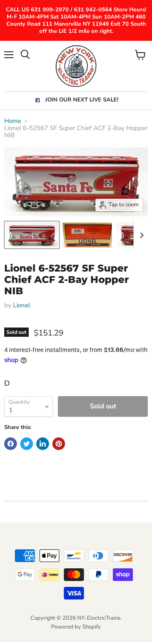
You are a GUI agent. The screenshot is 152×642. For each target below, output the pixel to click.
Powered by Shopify (76, 627)
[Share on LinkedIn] (42, 443)
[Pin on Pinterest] (58, 443)
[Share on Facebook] (10, 443)
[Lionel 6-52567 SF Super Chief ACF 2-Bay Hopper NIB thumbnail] (32, 234)
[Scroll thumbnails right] (140, 235)
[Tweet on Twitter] (26, 443)
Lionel (21, 305)
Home (12, 121)
